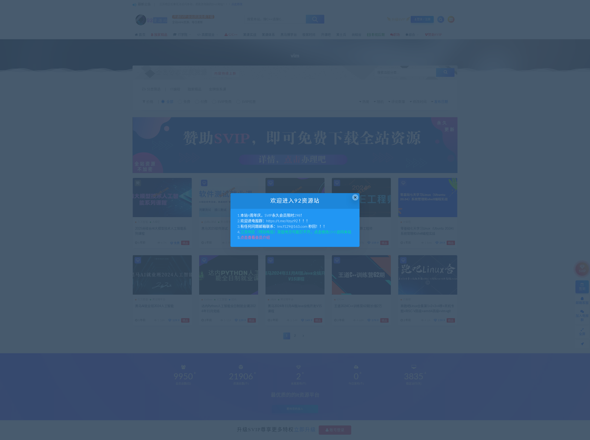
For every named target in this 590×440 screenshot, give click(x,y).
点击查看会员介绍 (255, 237)
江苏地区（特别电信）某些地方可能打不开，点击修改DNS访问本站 (295, 232)
